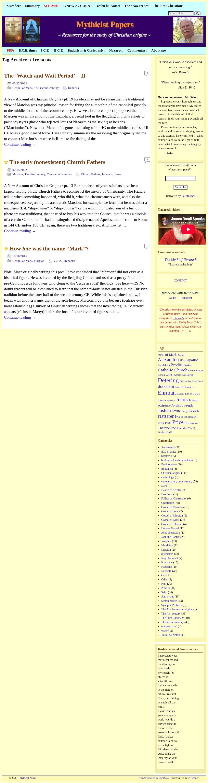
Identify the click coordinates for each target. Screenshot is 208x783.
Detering (168, 380)
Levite (176, 411)
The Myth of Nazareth (181, 260)
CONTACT (180, 280)
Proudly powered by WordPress (154, 778)
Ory (163, 575)
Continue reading (20, 144)
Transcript (186, 297)
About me (158, 50)
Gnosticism (167, 502)
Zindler (161, 432)
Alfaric (183, 360)
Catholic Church (172, 369)
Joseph (187, 405)
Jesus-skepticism (170, 532)
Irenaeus (73, 88)
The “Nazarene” (136, 6)
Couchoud (180, 374)
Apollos (192, 360)
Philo (168, 423)
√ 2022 (58, 260)
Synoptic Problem (171, 605)
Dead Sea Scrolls (171, 490)
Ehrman (167, 392)
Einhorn (180, 394)
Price (178, 422)
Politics (165, 588)
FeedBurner (188, 195)
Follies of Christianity (173, 498)
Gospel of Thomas (171, 524)
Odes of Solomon (186, 416)
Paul (163, 583)
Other (164, 579)
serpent (194, 423)
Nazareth (116, 50)
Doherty (179, 387)
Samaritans (167, 596)
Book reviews (169, 464)
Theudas (182, 428)
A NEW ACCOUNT (77, 6)
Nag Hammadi (169, 558)
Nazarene (166, 566)
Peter (161, 423)
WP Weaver (193, 778)
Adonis (181, 355)
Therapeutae (167, 428)
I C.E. (45, 50)
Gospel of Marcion (172, 515)
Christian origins (170, 473)
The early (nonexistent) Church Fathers (57, 162)
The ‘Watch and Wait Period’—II (45, 75)
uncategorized (169, 626)
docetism (166, 386)
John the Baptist (170, 536)
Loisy (185, 411)
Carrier (187, 365)
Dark (164, 485)
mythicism (167, 553)
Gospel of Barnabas (172, 507)
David (189, 374)
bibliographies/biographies (176, 460)
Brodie (176, 364)
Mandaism (167, 545)
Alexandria (168, 359)
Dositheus (166, 494)
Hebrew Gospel (170, 528)
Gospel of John (170, 511)
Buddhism (167, 468)
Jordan (176, 405)
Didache (183, 381)
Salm (164, 592)
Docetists (178, 318)
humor (162, 400)
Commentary (137, 50)
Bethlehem (164, 365)
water (164, 630)
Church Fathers (90, 174)
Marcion (17, 174)
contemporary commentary (176, 481)
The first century (35, 174)
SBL (187, 423)
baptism (165, 455)
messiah (194, 411)
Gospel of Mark (22, 88)
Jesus (117, 174)
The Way (192, 428)
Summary (32, 6)
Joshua (164, 410)
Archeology (168, 447)
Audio (172, 297)
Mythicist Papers (27, 778)
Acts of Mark (167, 355)
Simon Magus (169, 600)
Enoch (188, 393)
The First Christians (168, 6)
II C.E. (59, 50)
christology (167, 477)
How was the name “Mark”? (49, 248)
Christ (169, 374)
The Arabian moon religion (177, 609)
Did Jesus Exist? (195, 381)
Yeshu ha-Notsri (108, 6)
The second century (46, 88)
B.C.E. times (28, 50)
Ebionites (188, 386)
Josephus (166, 541)
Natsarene (167, 416)
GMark (196, 394)
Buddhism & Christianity (86, 50)
